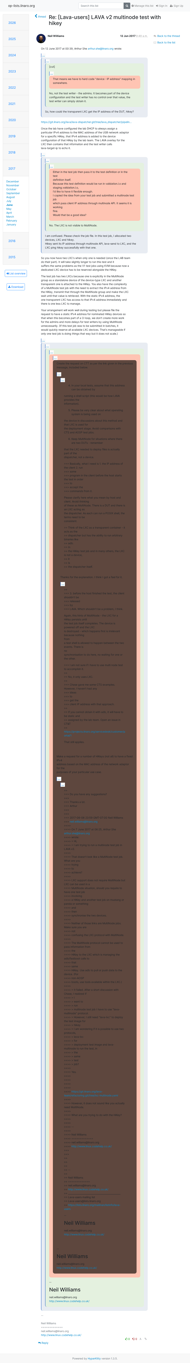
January (11, 224)
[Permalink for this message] (146, 1339)
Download (17, 286)
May (9, 208)
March (10, 216)
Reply (44, 1342)
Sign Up (178, 5)
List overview (17, 273)
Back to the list (166, 42)
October (11, 189)
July (8, 201)
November (12, 185)
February (11, 220)
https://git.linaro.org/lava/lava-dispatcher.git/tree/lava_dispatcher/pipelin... (86, 122)
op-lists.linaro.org (21, 6)
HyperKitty (94, 1358)
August (10, 197)
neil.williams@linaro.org (84, 821)
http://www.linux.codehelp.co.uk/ (91, 1146)
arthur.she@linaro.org (101, 48)
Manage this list (143, 5)
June (9, 204)
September (13, 193)
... (43, 55)
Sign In (162, 5)
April (9, 212)
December (12, 181)
